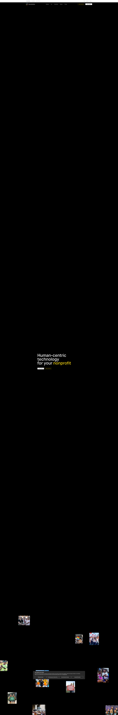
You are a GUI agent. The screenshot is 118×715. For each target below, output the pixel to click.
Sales (84, 1)
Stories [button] (61, 4)
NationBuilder (28, 1)
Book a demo (89, 4)
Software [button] (47, 4)
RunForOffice (38, 1)
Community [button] (56, 4)
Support (87, 1)
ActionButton (33, 1)
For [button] (51, 4)
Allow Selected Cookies (65, 677)
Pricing (66, 4)
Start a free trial (81, 4)
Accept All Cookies (77, 677)
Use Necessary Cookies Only (53, 677)
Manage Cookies (40, 677)
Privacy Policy (65, 674)
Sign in (91, 1)
